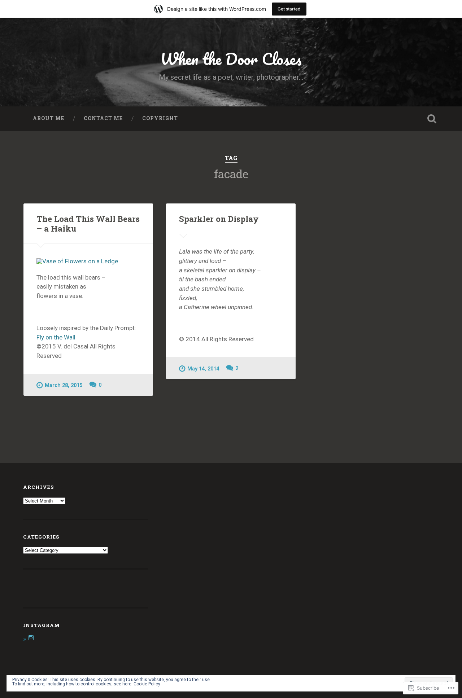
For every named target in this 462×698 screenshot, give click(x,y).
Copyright (160, 118)
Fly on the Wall (55, 337)
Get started (289, 9)
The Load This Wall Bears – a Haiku (88, 223)
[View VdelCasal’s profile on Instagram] (31, 638)
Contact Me (103, 118)
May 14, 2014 (203, 369)
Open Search (431, 118)
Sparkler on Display (219, 218)
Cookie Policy (147, 683)
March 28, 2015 (63, 385)
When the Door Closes (231, 58)
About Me (48, 118)
